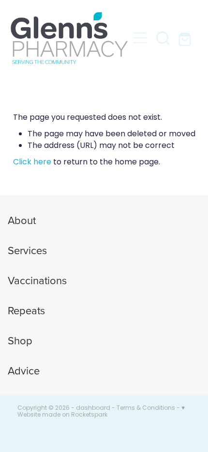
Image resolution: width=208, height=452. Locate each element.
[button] (163, 37)
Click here (32, 162)
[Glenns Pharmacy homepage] (69, 38)
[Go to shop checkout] (186, 37)
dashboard (93, 408)
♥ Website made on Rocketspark (101, 412)
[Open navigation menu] (139, 37)
